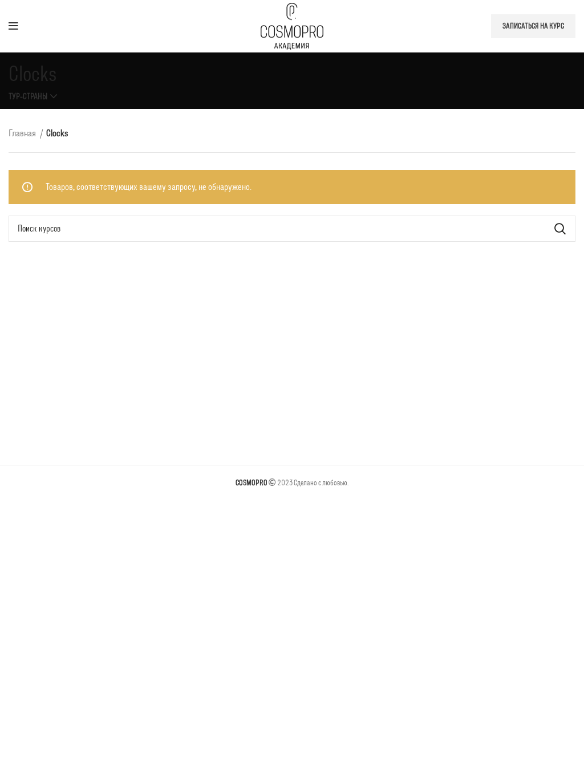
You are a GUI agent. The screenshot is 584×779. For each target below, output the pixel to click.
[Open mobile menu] (13, 26)
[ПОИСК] (560, 229)
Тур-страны (28, 96)
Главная (23, 133)
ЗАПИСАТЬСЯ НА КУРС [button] (533, 26)
